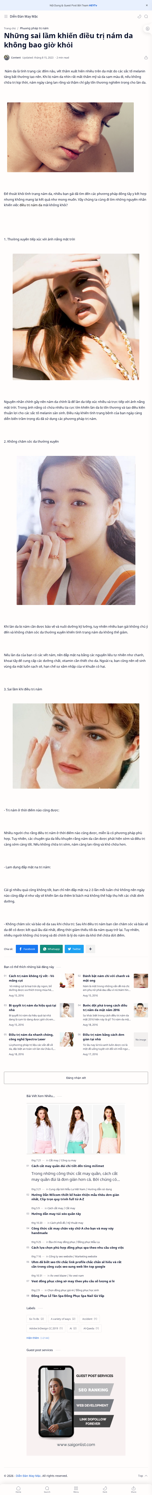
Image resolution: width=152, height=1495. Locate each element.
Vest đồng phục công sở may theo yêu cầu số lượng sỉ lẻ (73, 1281)
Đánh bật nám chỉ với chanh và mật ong (106, 978)
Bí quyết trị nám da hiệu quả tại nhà (32, 1007)
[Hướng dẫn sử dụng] (100, 1189)
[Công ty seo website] (61, 1256)
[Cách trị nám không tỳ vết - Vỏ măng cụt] (67, 981)
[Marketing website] (86, 1256)
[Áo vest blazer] (59, 1275)
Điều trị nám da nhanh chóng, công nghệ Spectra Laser (31, 1037)
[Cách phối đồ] (58, 1223)
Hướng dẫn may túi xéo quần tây (56, 1214)
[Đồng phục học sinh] (87, 1290)
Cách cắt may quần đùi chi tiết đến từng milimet (67, 1166)
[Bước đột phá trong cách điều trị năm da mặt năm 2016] (141, 1010)
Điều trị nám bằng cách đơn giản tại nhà (103, 1037)
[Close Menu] (147, 5)
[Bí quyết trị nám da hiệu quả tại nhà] (67, 1010)
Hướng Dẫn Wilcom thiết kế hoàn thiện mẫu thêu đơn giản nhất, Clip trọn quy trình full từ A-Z (75, 1197)
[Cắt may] (54, 1160)
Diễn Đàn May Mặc (24, 16)
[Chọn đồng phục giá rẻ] (61, 1290)
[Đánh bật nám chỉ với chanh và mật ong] (141, 981)
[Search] (146, 16)
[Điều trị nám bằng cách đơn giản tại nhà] (141, 1039)
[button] (139, 16)
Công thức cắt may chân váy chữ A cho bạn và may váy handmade (72, 1230)
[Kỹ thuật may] (75, 1223)
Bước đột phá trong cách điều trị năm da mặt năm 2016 (105, 1007)
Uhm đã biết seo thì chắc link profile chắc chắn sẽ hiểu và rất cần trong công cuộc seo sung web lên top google (76, 1264)
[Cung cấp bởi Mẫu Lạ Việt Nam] (68, 1189)
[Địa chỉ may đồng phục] (63, 1242)
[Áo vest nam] (76, 1275)
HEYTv (93, 5)
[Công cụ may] (68, 1160)
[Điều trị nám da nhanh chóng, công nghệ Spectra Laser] (67, 1039)
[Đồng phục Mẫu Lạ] (89, 1242)
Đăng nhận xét (76, 1078)
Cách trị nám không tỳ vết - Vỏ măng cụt (31, 978)
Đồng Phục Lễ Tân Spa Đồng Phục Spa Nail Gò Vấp (67, 1296)
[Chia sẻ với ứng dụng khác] (90, 949)
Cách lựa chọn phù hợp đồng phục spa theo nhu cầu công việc (77, 1247)
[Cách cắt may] (56, 1208)
